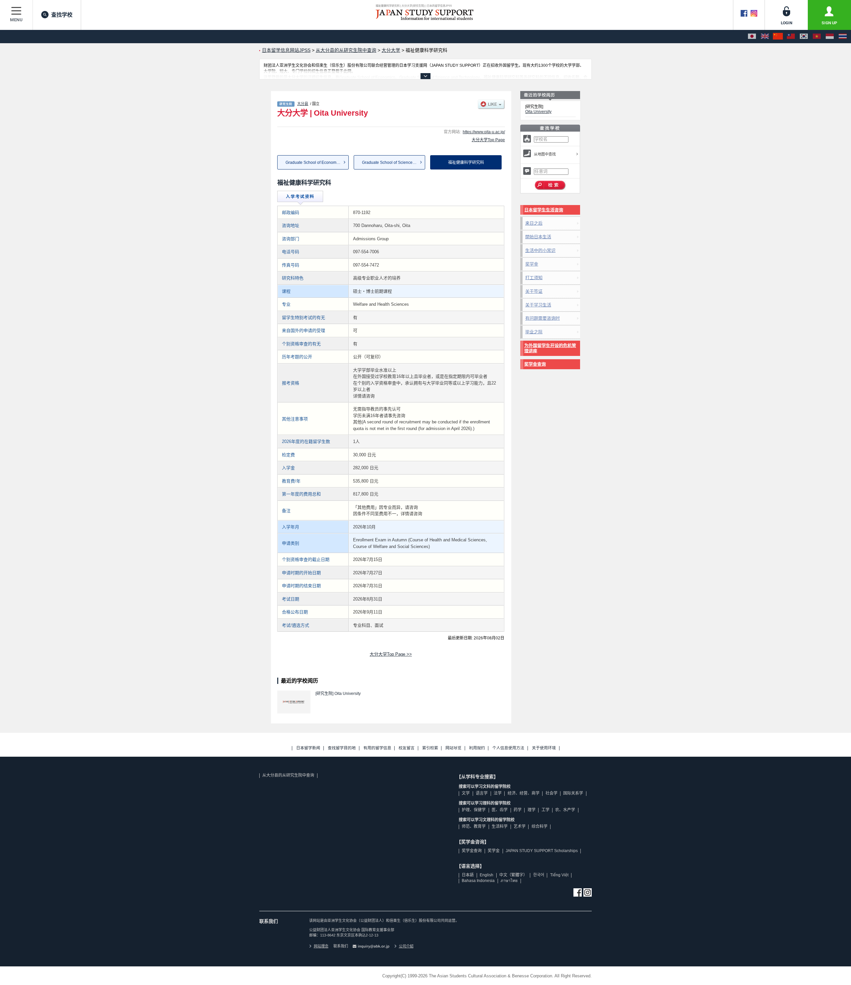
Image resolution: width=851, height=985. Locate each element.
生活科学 (500, 826)
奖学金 (531, 264)
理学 (532, 810)
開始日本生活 (538, 236)
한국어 (538, 875)
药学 (518, 810)
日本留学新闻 (308, 748)
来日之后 (534, 223)
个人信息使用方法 (508, 748)
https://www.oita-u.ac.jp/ (484, 132)
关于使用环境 (544, 748)
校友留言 (407, 748)
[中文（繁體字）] (791, 36)
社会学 (551, 793)
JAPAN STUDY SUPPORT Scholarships (542, 850)
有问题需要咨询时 (542, 318)
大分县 (302, 104)
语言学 (482, 793)
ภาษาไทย (509, 880)
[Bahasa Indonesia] (830, 36)
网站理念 (321, 946)
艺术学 (520, 826)
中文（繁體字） (513, 875)
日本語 (468, 875)
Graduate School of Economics (313, 162)
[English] (765, 36)
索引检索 (430, 748)
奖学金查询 (535, 364)
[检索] (550, 185)
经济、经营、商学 (524, 793)
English (486, 875)
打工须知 (534, 277)
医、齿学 (500, 810)
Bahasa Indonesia (478, 880)
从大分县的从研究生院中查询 (288, 775)
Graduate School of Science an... (391, 162)
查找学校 (61, 15)
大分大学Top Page (488, 140)
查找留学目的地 (342, 748)
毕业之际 (534, 331)
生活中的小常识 (540, 250)
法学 (498, 793)
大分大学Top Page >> (391, 654)
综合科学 (539, 826)
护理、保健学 (474, 810)
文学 (466, 793)
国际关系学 (573, 793)
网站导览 (453, 748)
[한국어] (804, 36)
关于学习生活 (538, 304)
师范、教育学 (474, 826)
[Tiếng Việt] (817, 36)
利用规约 (477, 748)
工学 (545, 810)
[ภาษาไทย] (843, 36)
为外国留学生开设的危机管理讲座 (550, 348)
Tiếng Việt (559, 875)
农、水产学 (565, 810)
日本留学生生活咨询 (543, 209)
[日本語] (752, 36)
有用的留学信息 (377, 748)
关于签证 (534, 291)
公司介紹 (406, 946)
